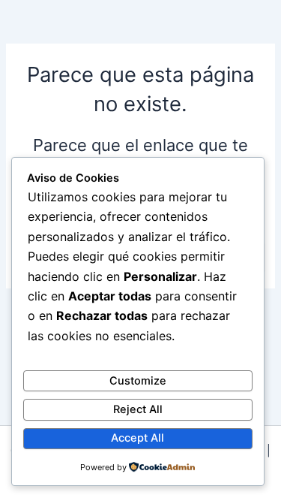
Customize (137, 381)
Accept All (137, 438)
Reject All (138, 409)
